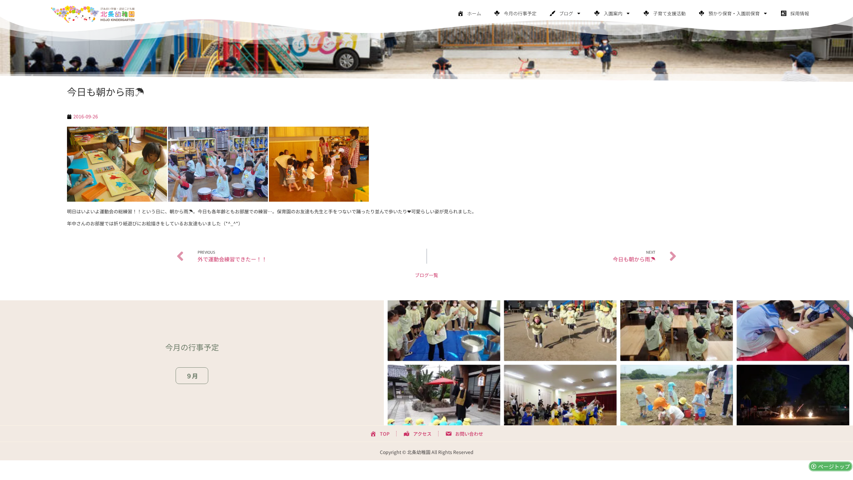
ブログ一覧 (426, 275)
